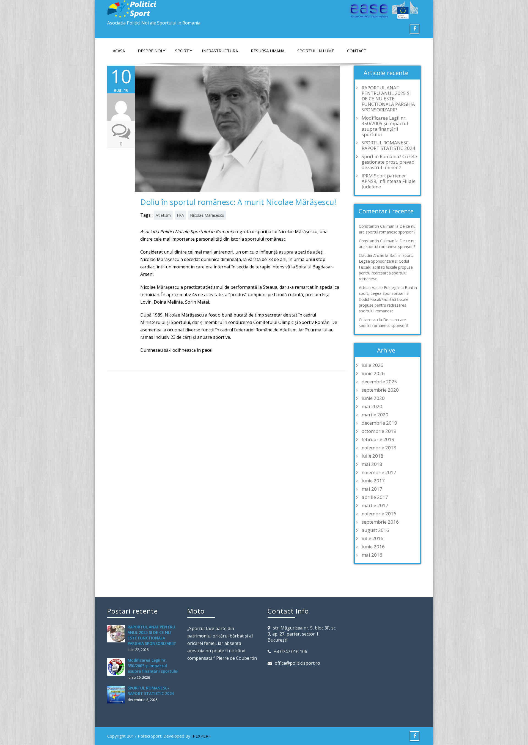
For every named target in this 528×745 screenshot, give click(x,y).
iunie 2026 (373, 373)
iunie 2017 (373, 480)
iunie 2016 (373, 546)
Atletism (163, 215)
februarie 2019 (378, 439)
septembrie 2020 (380, 390)
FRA (180, 215)
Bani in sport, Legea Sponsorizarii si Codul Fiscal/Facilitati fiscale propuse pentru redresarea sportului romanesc (386, 267)
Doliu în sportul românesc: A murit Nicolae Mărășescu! (238, 202)
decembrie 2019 (379, 423)
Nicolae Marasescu (207, 215)
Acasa (119, 50)
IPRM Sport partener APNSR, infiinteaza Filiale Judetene (389, 181)
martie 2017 (375, 505)
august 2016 (375, 530)
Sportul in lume (315, 50)
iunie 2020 (373, 398)
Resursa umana (267, 50)
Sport (182, 50)
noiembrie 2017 (379, 472)
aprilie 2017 (375, 497)
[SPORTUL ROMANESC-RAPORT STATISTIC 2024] (117, 694)
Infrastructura (220, 50)
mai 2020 (372, 406)
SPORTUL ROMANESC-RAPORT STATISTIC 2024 (388, 145)
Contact (356, 50)
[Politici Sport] (183, 9)
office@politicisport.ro (297, 663)
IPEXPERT (201, 736)
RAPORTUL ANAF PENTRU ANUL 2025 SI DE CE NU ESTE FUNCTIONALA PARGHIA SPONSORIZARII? (388, 98)
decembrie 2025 (379, 381)
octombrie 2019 (379, 431)
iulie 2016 (372, 538)
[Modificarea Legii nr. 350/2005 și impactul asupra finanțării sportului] (117, 667)
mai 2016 (372, 555)
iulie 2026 (372, 365)
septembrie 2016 (380, 522)
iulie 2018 (372, 456)
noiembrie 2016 (379, 513)
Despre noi (150, 50)
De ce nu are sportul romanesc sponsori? (387, 229)
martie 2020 (375, 414)
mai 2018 (372, 464)
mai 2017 (372, 489)
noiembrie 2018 (379, 447)
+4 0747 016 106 (290, 651)
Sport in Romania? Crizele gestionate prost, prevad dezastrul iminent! (389, 162)
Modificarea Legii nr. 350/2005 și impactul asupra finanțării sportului (385, 126)
